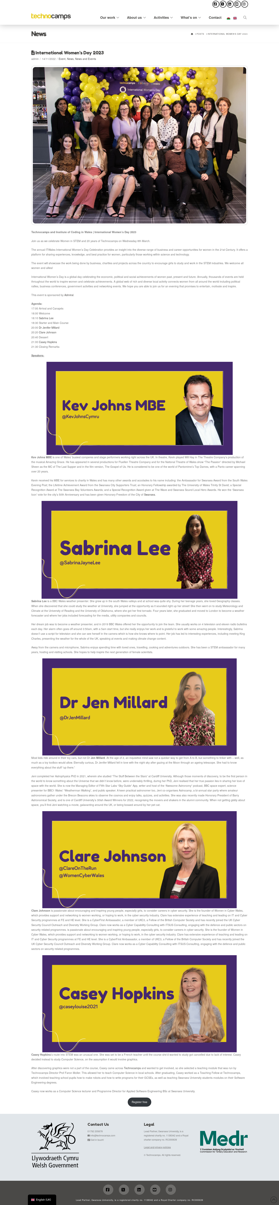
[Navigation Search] (243, 17)
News (70, 59)
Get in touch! (97, 1139)
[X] (223, 4)
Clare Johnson (47, 332)
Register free (139, 1102)
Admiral (68, 295)
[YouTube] (237, 4)
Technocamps (132, 1068)
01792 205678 (95, 1131)
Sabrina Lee (46, 318)
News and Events (85, 59)
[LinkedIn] (230, 4)
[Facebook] (216, 4)
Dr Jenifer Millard (49, 327)
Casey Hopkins (48, 342)
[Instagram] (245, 4)
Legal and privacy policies (157, 1147)
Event (62, 59)
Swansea (149, 494)
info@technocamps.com (102, 1135)
